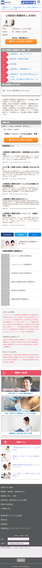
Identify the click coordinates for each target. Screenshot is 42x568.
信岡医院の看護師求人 (22, 315)
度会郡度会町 (7, 355)
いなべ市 (21, 360)
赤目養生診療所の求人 (26, 327)
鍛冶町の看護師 (19, 340)
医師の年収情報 (7, 504)
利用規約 (4, 524)
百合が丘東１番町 (22, 344)
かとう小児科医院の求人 (16, 320)
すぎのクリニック (9, 315)
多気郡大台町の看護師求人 (28, 357)
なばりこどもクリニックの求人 (16, 332)
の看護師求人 (7, 347)
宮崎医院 (28, 320)
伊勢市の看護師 (13, 357)
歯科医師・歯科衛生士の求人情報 (14, 500)
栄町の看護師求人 (33, 342)
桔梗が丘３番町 (8, 340)
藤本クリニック (13, 327)
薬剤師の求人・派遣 (8, 496)
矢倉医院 (34, 315)
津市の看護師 (12, 360)
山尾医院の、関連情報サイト (20, 69)
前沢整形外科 (30, 332)
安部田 (24, 342)
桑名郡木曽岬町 (30, 360)
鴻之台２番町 (33, 344)
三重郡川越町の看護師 (20, 355)
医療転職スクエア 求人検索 (11, 516)
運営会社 (4, 520)
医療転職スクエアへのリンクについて (15, 528)
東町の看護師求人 (9, 344)
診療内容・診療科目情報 (18, 59)
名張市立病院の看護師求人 (15, 324)
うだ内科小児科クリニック (22, 322)
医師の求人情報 (7, 487)
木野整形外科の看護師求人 (18, 329)
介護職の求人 (6, 509)
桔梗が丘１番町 (16, 342)
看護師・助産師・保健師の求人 (13, 491)
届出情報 (12, 64)
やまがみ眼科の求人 (20, 317)
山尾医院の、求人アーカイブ (20, 54)
